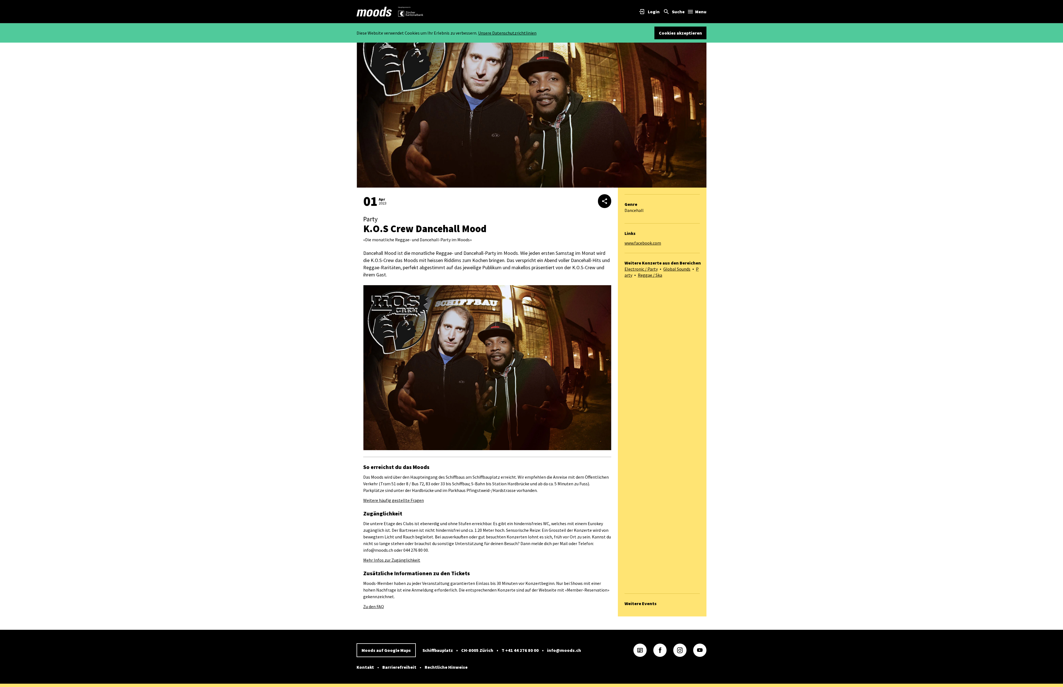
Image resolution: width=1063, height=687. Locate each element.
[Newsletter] (640, 650)
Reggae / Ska (650, 275)
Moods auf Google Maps (386, 650)
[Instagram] (680, 650)
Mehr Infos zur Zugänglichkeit (391, 560)
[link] (374, 12)
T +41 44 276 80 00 (520, 650)
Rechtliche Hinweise (446, 667)
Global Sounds (676, 269)
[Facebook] (660, 650)
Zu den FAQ (373, 606)
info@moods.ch (564, 650)
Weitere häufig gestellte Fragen (393, 500)
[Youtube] (699, 650)
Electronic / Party (641, 269)
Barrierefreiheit (399, 667)
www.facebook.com (643, 243)
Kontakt (365, 667)
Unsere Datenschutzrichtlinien (507, 33)
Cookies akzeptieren (680, 33)
